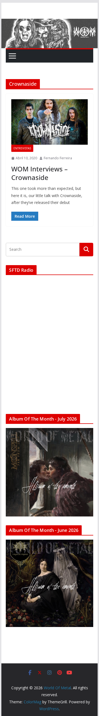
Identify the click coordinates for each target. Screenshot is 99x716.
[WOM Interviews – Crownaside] (49, 122)
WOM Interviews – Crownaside (39, 173)
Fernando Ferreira (58, 158)
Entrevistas (22, 148)
